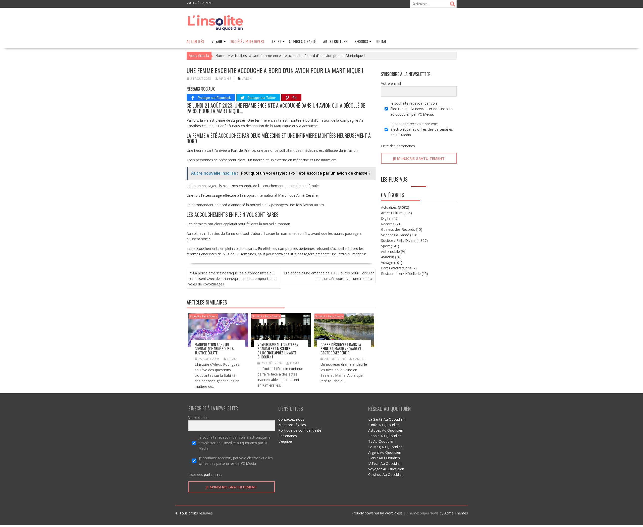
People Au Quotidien (385, 435)
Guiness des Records (398, 229)
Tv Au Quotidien (381, 441)
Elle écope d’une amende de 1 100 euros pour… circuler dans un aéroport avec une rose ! (329, 276)
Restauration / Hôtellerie (401, 273)
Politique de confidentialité (299, 430)
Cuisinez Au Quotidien (386, 474)
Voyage (217, 41)
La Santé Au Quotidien (386, 419)
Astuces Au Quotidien (385, 430)
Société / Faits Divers (247, 41)
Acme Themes (456, 513)
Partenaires (287, 435)
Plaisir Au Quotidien (384, 458)
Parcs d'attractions (396, 268)
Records (361, 41)
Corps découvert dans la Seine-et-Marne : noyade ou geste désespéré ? (341, 348)
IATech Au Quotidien (385, 463)
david (231, 359)
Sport (276, 41)
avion (247, 79)
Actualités (195, 41)
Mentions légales (292, 424)
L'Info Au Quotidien (384, 424)
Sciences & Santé (302, 41)
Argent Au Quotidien (384, 452)
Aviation (387, 257)
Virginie (225, 79)
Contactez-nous (291, 419)
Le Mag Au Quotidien (385, 446)
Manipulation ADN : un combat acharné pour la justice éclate (214, 348)
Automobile (390, 251)
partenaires (406, 145)
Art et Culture (335, 41)
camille (359, 359)
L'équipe (285, 441)
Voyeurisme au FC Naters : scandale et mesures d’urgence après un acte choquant (277, 351)
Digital (381, 41)
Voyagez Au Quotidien (386, 469)
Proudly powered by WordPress (377, 513)
